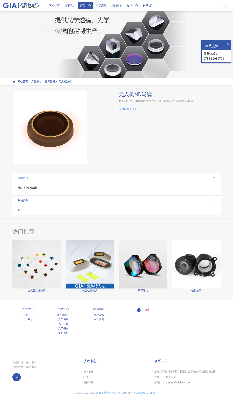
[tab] (116, 177)
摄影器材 (50, 81)
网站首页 (54, 5)
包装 (20, 210)
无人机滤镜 (65, 81)
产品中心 (36, 81)
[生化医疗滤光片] (36, 264)
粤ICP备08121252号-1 (146, 392)
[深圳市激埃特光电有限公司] (21, 5)
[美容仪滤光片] (90, 264)
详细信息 (23, 177)
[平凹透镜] (143, 264)
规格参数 (23, 200)
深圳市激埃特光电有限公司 (106, 392)
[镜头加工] (196, 264)
